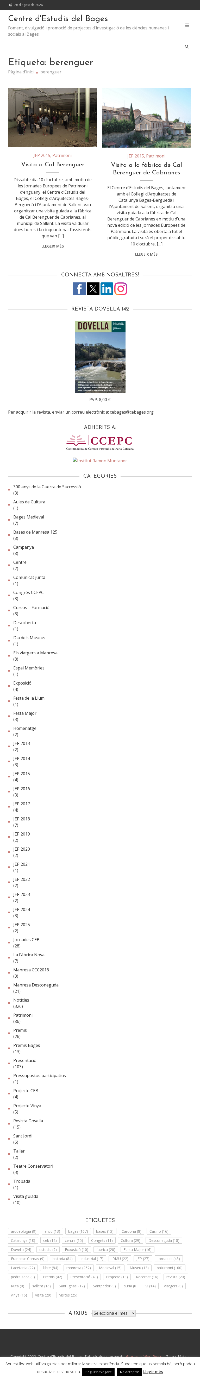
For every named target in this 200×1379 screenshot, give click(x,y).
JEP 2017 (21, 804)
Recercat (147, 1276)
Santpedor (104, 1285)
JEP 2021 (21, 864)
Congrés (102, 1240)
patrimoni (170, 1267)
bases (105, 1231)
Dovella (21, 1249)
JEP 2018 (21, 819)
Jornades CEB (26, 939)
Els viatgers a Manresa (35, 653)
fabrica (105, 1249)
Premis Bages (26, 1045)
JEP (142, 1258)
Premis (20, 1030)
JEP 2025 (21, 924)
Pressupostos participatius (39, 1075)
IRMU (119, 1258)
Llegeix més (52, 246)
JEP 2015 (42, 155)
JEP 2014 (21, 758)
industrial (92, 1258)
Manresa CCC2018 (31, 970)
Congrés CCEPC (28, 592)
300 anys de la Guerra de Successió (47, 487)
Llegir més (153, 1371)
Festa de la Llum (29, 698)
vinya (19, 1295)
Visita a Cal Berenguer (52, 165)
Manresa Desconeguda (36, 985)
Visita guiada (25, 1196)
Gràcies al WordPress (144, 1356)
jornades (169, 1258)
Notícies (21, 1000)
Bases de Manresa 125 (35, 532)
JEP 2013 (21, 743)
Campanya (23, 547)
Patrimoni (62, 155)
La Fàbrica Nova (29, 955)
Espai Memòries (29, 668)
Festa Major (24, 713)
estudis (48, 1249)
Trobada (21, 1181)
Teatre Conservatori (33, 1166)
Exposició (22, 683)
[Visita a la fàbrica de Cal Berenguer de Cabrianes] (146, 118)
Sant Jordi (22, 1136)
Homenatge (24, 728)
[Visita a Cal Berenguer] (52, 117)
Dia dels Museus (29, 638)
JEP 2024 (21, 909)
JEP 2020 (21, 849)
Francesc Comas (28, 1258)
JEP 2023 (21, 894)
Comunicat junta (29, 577)
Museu (139, 1267)
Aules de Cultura (29, 502)
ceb (50, 1240)
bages (78, 1231)
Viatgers (173, 1285)
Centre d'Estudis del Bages (58, 19)
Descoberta (24, 622)
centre (74, 1240)
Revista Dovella (28, 1121)
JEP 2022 (21, 879)
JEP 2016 (21, 789)
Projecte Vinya (27, 1106)
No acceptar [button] (129, 1371)
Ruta (17, 1285)
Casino (158, 1231)
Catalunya (23, 1240)
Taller (19, 1151)
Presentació (24, 1060)
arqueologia (23, 1231)
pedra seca (23, 1276)
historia (63, 1258)
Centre (20, 562)
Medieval (110, 1267)
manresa (78, 1267)
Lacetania (23, 1267)
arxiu (52, 1231)
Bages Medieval (28, 517)
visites (68, 1295)
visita (43, 1295)
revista (175, 1276)
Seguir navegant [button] (98, 1371)
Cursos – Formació (31, 607)
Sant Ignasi (72, 1285)
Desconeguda (163, 1240)
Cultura (130, 1240)
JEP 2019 (21, 834)
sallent (41, 1285)
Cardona (131, 1231)
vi (151, 1285)
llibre (50, 1267)
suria (131, 1285)
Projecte (117, 1276)
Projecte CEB (25, 1090)
